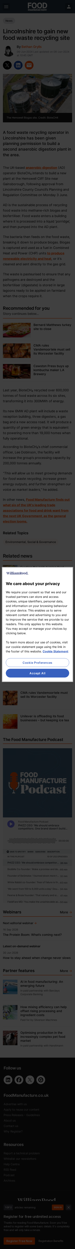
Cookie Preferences (37, 662)
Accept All (37, 673)
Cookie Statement (55, 651)
